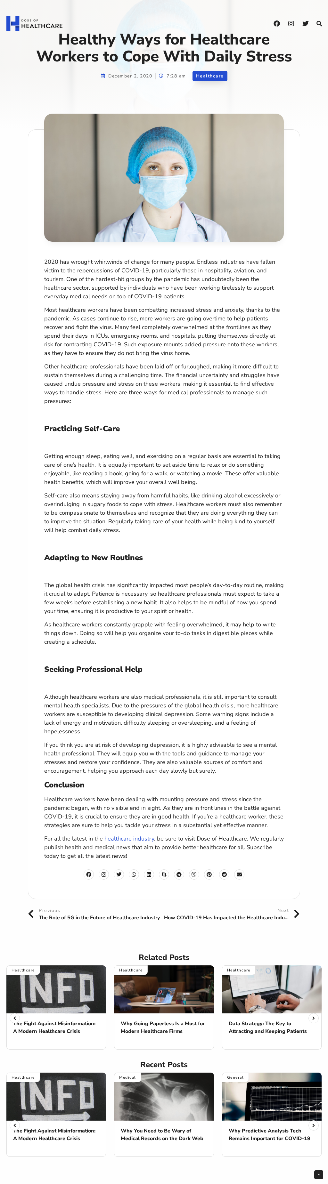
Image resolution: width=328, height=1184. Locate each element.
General (235, 1077)
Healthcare (210, 76)
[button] (319, 23)
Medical (127, 1077)
